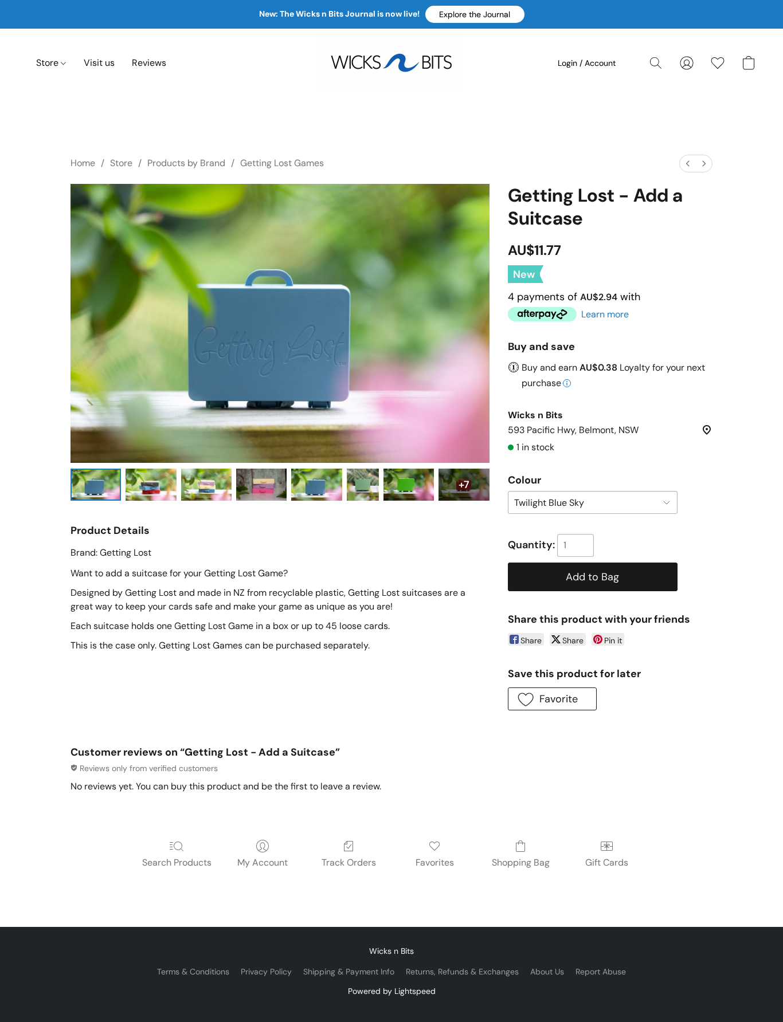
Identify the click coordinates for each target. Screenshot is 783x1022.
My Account (262, 862)
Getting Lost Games (282, 163)
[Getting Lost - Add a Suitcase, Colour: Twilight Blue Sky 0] (96, 485)
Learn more (605, 314)
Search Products (177, 862)
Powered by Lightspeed (392, 991)
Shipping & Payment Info (348, 971)
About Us (547, 971)
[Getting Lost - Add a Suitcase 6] (408, 485)
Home (83, 163)
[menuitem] (688, 163)
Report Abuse (600, 971)
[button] (474, 14)
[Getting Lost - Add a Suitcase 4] (316, 485)
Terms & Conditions (193, 971)
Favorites (435, 862)
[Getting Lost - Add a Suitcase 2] (206, 485)
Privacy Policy (266, 971)
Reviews (149, 63)
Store (48, 63)
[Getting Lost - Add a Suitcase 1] (151, 485)
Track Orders (349, 862)
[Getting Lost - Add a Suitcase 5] (363, 485)
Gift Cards (606, 862)
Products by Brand (186, 163)
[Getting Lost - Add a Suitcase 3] (261, 485)
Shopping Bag (521, 862)
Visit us (99, 63)
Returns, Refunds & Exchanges (462, 971)
